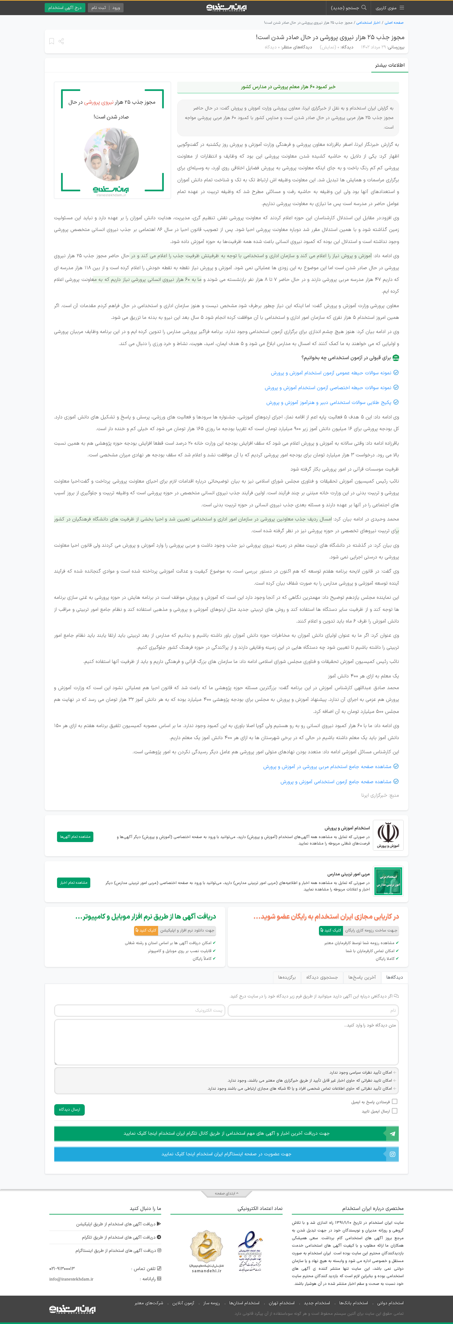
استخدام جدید (317, 1303)
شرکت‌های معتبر (149, 1303)
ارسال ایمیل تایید (376, 1111)
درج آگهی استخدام (65, 8)
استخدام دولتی (390, 1303)
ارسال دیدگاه (69, 1110)
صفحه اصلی (394, 23)
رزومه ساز (211, 1303)
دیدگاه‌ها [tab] (394, 977)
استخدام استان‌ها (244, 1303)
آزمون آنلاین (183, 1303)
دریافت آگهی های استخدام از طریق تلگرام (119, 1237)
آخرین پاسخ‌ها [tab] (362, 977)
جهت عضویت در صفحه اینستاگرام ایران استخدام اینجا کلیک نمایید (226, 1154)
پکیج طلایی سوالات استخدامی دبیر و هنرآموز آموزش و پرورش (328, 402)
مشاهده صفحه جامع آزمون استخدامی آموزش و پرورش (335, 782)
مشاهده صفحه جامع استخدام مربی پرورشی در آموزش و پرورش (327, 767)
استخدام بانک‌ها (353, 1303)
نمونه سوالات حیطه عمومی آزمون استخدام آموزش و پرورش (331, 373)
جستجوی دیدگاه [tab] (322, 977)
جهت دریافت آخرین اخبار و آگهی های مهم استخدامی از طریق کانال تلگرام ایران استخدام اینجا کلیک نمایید (227, 1133)
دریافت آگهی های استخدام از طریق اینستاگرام (116, 1251)
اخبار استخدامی (368, 23)
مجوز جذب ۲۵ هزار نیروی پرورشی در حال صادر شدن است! (330, 37)
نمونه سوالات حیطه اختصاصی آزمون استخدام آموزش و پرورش (328, 388)
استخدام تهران (282, 1303)
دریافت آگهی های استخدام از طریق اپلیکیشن (116, 1224)
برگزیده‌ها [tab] (287, 977)
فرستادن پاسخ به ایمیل (370, 1102)
